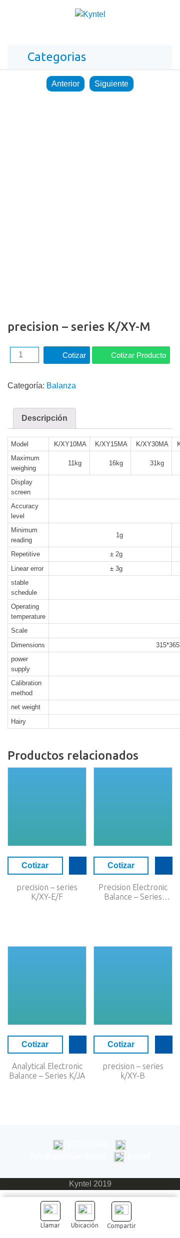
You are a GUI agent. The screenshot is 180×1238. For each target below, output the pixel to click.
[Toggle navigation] (162, 16)
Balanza (61, 385)
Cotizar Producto (138, 355)
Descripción (45, 418)
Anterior (66, 83)
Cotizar (74, 355)
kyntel (139, 1156)
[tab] (44, 418)
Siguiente (111, 83)
